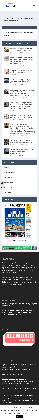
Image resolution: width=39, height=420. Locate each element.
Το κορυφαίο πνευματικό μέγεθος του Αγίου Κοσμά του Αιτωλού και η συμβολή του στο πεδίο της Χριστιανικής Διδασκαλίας (22, 93)
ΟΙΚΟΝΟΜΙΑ (22, 110)
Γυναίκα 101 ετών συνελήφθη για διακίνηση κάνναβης (22, 71)
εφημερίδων (23, 240)
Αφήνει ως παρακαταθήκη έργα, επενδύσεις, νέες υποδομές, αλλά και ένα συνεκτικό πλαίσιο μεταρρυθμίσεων (22, 60)
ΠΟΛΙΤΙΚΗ (21, 85)
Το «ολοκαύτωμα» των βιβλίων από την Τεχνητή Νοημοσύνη (21, 49)
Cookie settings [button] (27, 413)
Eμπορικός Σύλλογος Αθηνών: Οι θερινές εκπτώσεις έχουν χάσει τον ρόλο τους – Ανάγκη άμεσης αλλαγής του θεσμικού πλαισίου (22, 105)
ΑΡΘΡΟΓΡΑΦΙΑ (9, 172)
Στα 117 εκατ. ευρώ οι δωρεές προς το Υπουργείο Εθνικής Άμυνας (20, 81)
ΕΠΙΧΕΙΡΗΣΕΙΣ (8, 182)
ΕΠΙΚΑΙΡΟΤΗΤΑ (23, 52)
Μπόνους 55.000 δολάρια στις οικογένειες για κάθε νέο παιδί (21, 141)
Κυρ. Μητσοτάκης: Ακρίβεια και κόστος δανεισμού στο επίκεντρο (22, 116)
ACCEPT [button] (19, 417)
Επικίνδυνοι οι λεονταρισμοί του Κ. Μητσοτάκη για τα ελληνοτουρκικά (22, 151)
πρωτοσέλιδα (14, 240)
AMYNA (6, 167)
